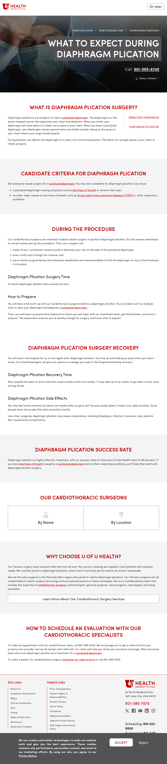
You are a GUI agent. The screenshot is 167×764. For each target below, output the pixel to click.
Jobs (13, 707)
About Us (16, 688)
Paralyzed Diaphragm (144, 117)
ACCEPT (121, 742)
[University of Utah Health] (14, 6)
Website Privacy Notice (62, 720)
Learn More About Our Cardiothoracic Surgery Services (84, 599)
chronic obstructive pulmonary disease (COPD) (105, 195)
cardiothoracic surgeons (52, 585)
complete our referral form (78, 659)
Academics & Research (23, 693)
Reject (143, 742)
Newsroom (17, 721)
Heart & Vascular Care (111, 30)
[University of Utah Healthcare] (142, 684)
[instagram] (153, 711)
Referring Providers (21, 726)
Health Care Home (82, 30)
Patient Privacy (58, 701)
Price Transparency (60, 688)
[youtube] (140, 711)
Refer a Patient (148, 78)
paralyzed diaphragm (75, 117)
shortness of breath (84, 190)
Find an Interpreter (21, 703)
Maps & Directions (21, 717)
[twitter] (127, 711)
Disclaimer (55, 711)
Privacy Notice (28, 756)
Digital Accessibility (60, 715)
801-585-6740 (146, 69)
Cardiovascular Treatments (144, 30)
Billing (14, 698)
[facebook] (134, 711)
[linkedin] (147, 711)
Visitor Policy (56, 706)
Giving (14, 712)
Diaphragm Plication (144, 127)
